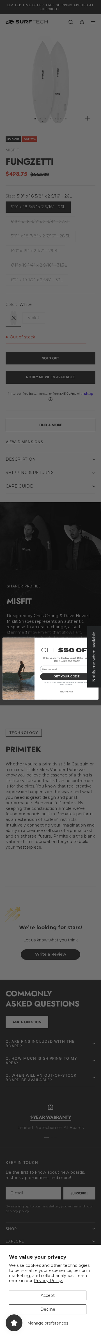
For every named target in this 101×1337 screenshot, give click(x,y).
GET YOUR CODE (66, 676)
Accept (48, 1295)
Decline (47, 1309)
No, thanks (66, 691)
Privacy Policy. (48, 1280)
